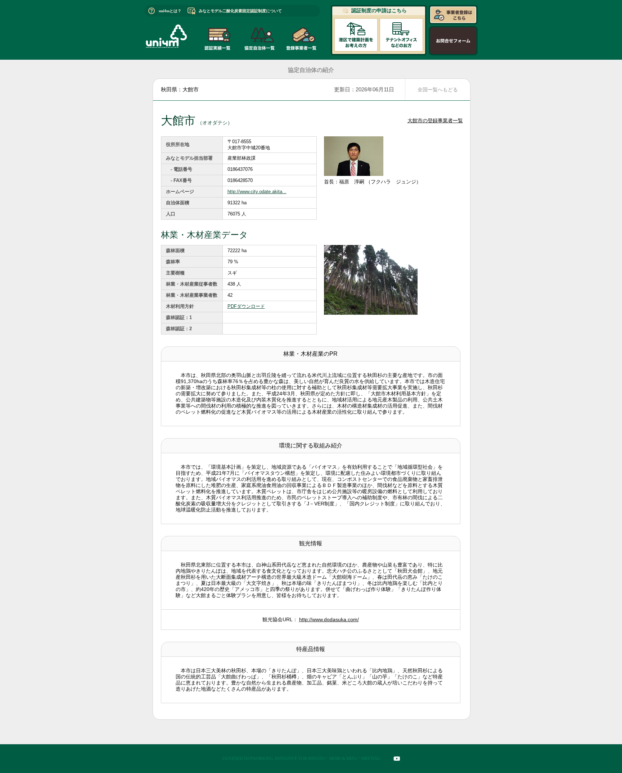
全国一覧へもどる (438, 89)
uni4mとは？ (170, 11)
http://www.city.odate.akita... (257, 191)
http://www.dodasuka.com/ (329, 619)
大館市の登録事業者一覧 (435, 120)
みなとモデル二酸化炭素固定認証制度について (240, 11)
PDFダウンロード (246, 306)
